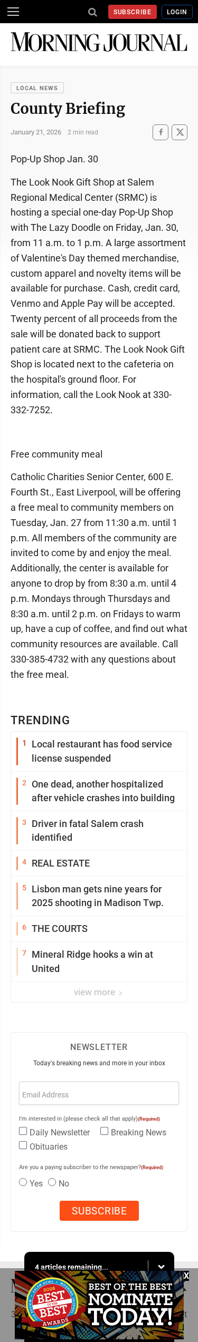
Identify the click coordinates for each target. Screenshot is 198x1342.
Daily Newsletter (60, 1132)
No (64, 1184)
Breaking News (138, 1132)
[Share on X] (179, 132)
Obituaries (49, 1147)
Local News (37, 88)
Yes (36, 1184)
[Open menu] (13, 11)
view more (95, 992)
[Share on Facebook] (160, 132)
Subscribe (133, 12)
